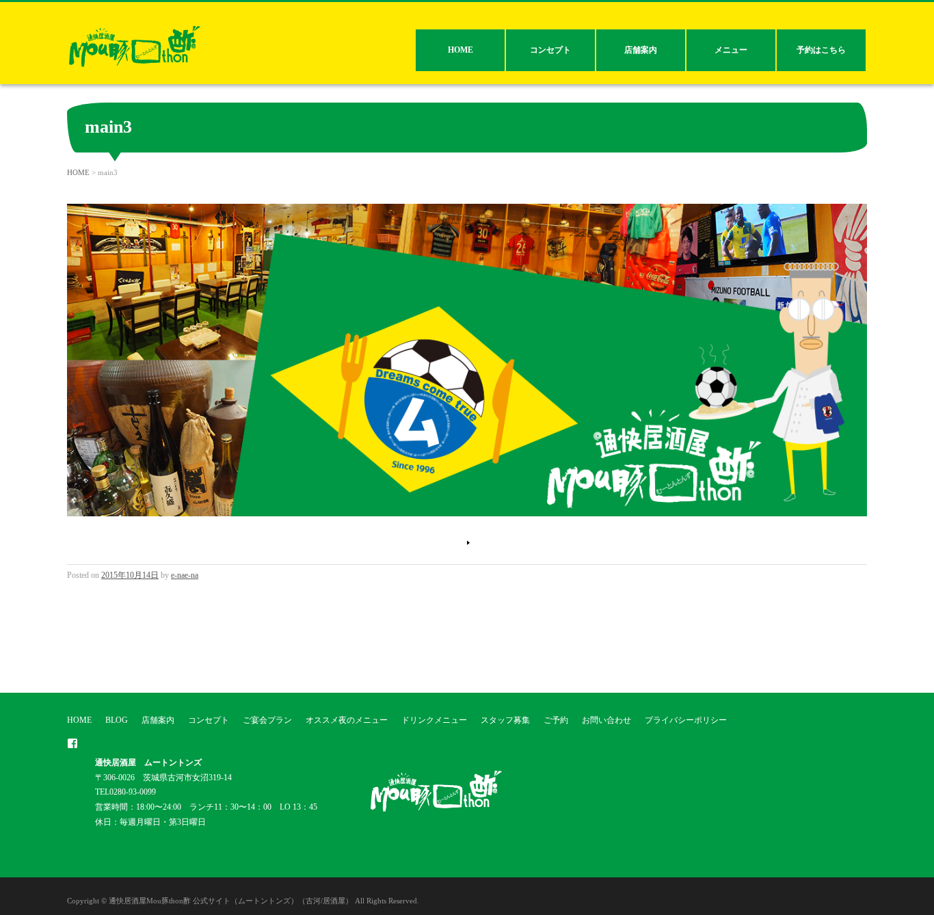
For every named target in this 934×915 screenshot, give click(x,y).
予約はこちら (821, 50)
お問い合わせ (606, 720)
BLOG (116, 720)
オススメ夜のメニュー (347, 720)
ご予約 (556, 720)
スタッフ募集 (505, 720)
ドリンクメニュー (434, 720)
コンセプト (550, 50)
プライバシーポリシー (686, 720)
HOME (460, 50)
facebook (72, 743)
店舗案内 (640, 50)
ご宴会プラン (267, 720)
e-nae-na (184, 575)
